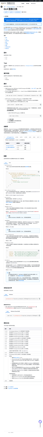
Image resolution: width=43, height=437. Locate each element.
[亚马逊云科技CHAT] (40, 421)
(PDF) (36, 20)
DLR (6, 149)
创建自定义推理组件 (30, 33)
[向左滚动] (5, 137)
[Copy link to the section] (3, 52)
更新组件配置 (21, 280)
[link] (20, 6)
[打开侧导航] (2, 7)
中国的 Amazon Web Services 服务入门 (27, 20)
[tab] (10, 137)
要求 (6, 42)
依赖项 (6, 43)
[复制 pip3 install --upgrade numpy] (40, 104)
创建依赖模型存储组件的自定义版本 (31, 32)
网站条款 (12, 432)
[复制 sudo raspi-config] (40, 116)
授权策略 (27, 166)
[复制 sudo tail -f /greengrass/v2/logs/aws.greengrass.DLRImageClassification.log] (39, 315)
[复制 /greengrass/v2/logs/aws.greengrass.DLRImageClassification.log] (39, 298)
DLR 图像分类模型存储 (36, 28)
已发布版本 (30, 130)
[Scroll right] (36, 3)
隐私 (9, 432)
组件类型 (14, 69)
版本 (6, 37)
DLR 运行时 (6, 30)
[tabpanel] (23, 145)
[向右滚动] (40, 137)
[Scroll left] (20, 3)
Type (6, 39)
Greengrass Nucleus (29, 65)
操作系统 (7, 40)
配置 (6, 45)
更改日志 (7, 48)
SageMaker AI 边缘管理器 (13, 388)
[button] (6, 16)
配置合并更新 (21, 275)
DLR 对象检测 (10, 386)
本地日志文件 (7, 46)
